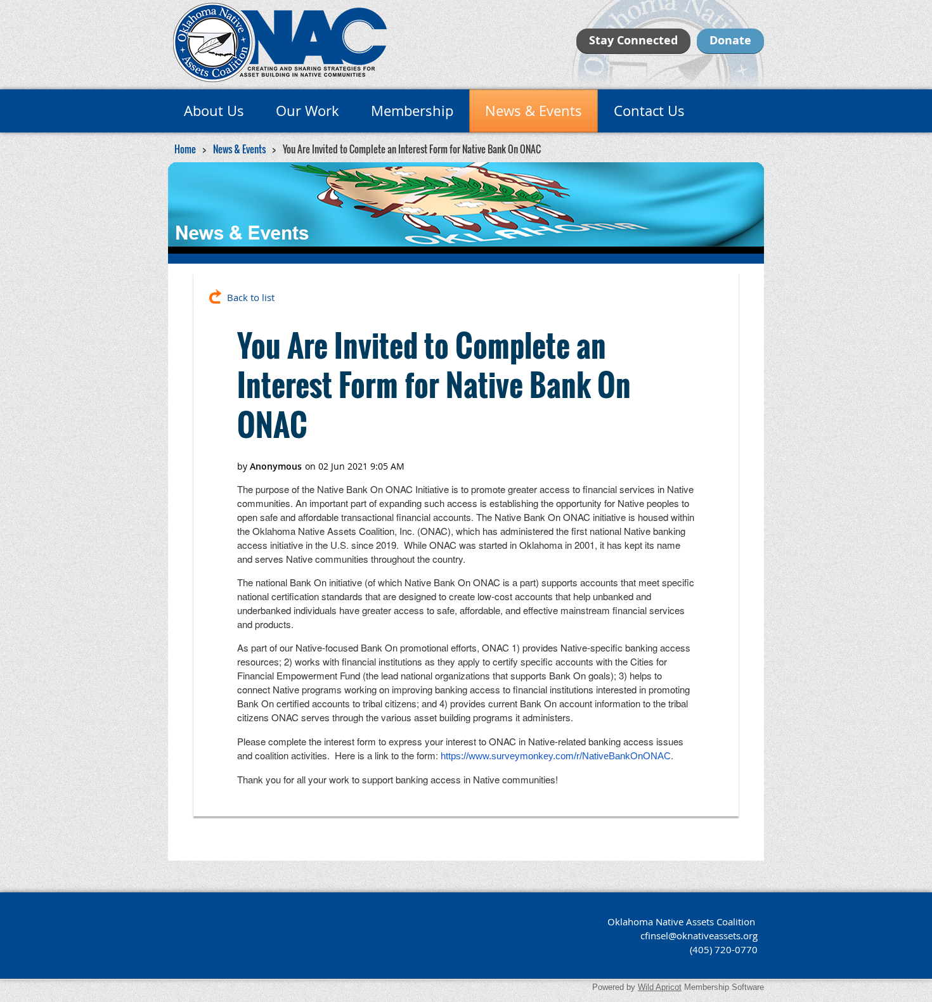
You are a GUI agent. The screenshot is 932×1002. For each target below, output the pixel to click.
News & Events (239, 149)
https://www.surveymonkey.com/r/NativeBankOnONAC (556, 755)
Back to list (251, 297)
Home (185, 149)
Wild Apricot (660, 987)
